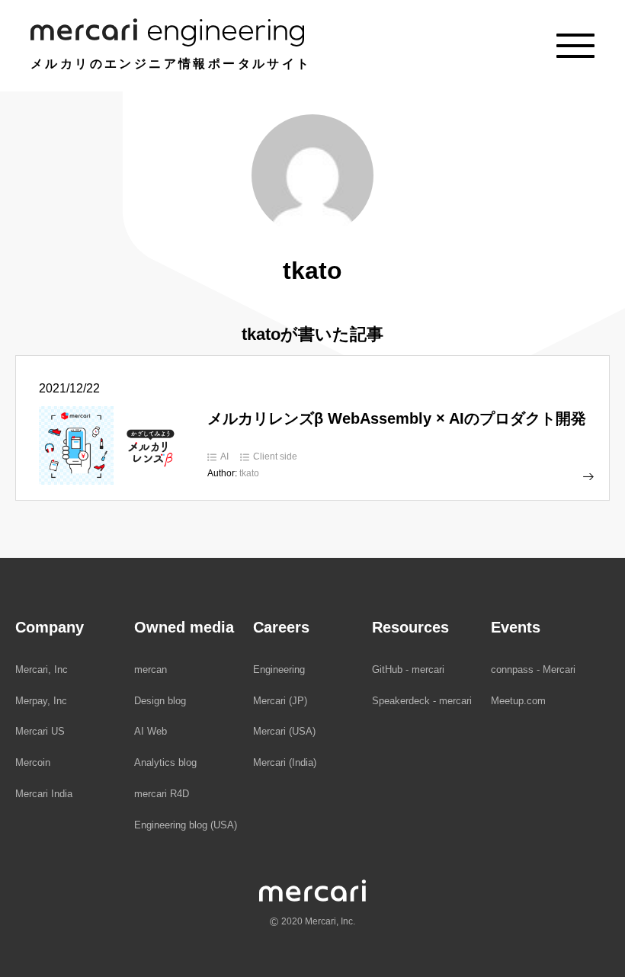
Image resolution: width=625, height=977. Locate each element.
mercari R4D (161, 793)
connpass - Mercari (533, 669)
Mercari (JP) (280, 700)
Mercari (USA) (284, 731)
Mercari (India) (284, 762)
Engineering (279, 669)
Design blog (160, 700)
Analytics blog (165, 762)
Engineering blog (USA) (185, 825)
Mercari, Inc (41, 669)
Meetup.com (518, 700)
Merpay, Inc (41, 700)
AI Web (150, 731)
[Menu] (575, 46)
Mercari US (40, 731)
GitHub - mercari (408, 669)
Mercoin (32, 762)
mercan (150, 669)
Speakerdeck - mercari (422, 700)
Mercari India (43, 793)
